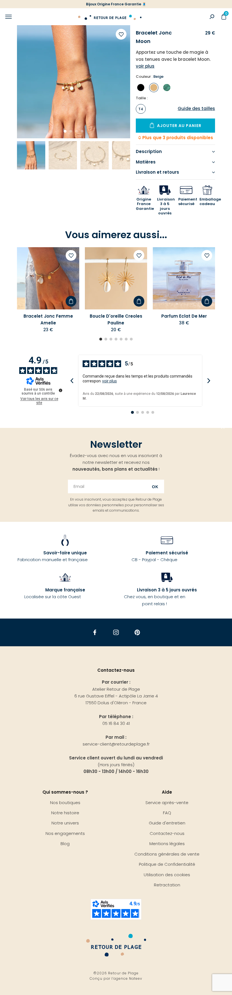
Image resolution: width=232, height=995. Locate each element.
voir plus (109, 381)
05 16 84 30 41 (116, 723)
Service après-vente (166, 803)
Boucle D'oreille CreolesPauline (116, 319)
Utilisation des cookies (167, 875)
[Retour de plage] (109, 16)
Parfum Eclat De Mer (184, 316)
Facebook (94, 632)
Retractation (167, 885)
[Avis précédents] (72, 381)
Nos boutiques (65, 803)
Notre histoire (65, 813)
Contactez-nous (167, 833)
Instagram (116, 632)
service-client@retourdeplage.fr (116, 744)
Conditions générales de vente (166, 854)
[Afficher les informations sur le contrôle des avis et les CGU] (60, 390)
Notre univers (65, 823)
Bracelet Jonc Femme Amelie (48, 319)
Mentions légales (167, 844)
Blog (65, 844)
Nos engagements (65, 833)
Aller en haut (223, 428)
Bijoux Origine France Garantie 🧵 (116, 4)
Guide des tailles (196, 108)
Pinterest (137, 632)
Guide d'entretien (167, 823)
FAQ (167, 813)
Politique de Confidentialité (167, 864)
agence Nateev (127, 978)
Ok (155, 486)
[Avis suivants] (208, 381)
